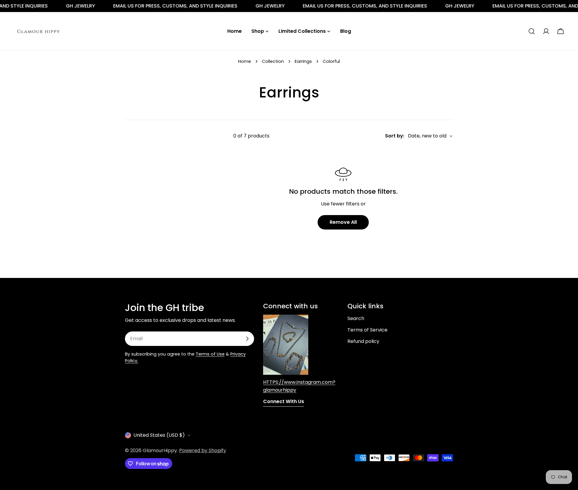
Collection (273, 61)
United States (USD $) (159, 435)
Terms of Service (367, 329)
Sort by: (394, 135)
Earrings (303, 61)
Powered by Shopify (202, 450)
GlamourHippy (160, 450)
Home (244, 61)
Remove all (343, 222)
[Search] (532, 31)
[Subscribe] (247, 338)
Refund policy (363, 341)
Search (355, 318)
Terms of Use (210, 354)
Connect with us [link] (283, 401)
